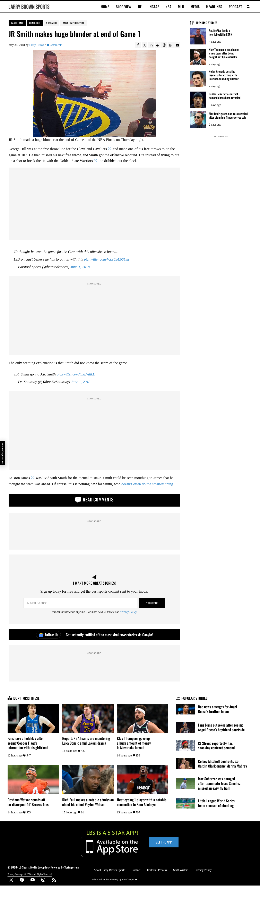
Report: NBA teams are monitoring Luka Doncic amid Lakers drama (86, 740)
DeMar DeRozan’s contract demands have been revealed (225, 96)
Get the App (164, 842)
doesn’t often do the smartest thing (147, 484)
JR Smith (52, 23)
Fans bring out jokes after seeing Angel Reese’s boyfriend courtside (221, 727)
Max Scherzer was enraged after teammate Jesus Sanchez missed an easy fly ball (219, 783)
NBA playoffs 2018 (74, 23)
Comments (56, 44)
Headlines (34, 23)
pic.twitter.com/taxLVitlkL (76, 374)
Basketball (17, 23)
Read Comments (97, 499)
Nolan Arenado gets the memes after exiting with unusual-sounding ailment (224, 75)
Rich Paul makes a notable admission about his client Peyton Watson (88, 802)
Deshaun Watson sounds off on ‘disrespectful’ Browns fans (28, 802)
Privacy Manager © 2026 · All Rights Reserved (30, 874)
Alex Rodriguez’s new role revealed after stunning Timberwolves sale (228, 115)
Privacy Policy (128, 611)
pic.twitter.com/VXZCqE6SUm (106, 259)
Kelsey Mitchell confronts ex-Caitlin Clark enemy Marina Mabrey (222, 763)
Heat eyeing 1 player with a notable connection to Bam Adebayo (141, 802)
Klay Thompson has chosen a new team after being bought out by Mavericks (224, 53)
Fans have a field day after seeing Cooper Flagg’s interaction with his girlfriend (28, 743)
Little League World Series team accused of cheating (216, 803)
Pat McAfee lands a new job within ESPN (220, 32)
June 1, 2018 (80, 267)
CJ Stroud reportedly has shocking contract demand (216, 745)
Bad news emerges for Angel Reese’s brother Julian (217, 709)
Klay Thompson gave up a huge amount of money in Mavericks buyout (134, 743)
